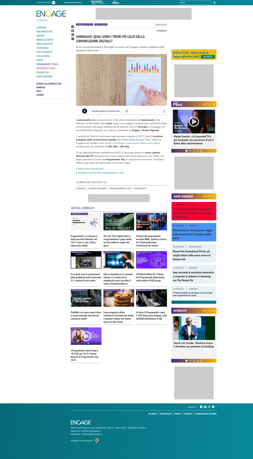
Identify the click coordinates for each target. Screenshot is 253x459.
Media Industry (45, 44)
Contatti (188, 413)
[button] (214, 3)
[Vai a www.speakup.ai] (164, 111)
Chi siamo (153, 413)
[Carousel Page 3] (194, 151)
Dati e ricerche (44, 52)
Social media (43, 56)
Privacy (178, 413)
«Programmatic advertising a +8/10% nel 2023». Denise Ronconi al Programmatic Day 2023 (84, 355)
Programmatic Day (120, 188)
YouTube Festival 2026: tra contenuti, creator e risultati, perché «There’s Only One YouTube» (193, 213)
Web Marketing (44, 31)
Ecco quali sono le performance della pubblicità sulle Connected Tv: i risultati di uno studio (86, 277)
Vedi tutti (207, 104)
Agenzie (41, 35)
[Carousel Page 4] (198, 151)
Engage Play (43, 72)
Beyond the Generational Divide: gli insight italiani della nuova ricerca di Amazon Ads (191, 255)
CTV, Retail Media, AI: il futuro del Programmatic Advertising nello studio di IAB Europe (150, 277)
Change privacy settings (205, 413)
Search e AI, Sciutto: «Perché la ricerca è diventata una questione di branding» (194, 344)
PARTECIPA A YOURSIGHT (90, 168)
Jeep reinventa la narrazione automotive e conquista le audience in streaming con (193, 276)
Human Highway (98, 188)
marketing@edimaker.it (91, 434)
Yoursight (140, 188)
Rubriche (41, 87)
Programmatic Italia (47, 64)
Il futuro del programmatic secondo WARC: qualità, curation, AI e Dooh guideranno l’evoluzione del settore (151, 240)
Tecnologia (42, 48)
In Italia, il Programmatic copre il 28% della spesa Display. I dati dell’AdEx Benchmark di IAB (151, 315)
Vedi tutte (207, 311)
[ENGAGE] (51, 14)
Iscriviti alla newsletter (49, 83)
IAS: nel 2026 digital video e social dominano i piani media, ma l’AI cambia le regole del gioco (117, 240)
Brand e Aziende (45, 39)
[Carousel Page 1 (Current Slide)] (187, 151)
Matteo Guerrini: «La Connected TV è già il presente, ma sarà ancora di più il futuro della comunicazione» (194, 140)
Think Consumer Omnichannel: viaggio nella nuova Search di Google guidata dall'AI (193, 234)
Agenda (40, 94)
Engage (81, 188)
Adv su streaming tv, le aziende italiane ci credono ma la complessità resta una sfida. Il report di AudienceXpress (118, 279)
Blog (39, 91)
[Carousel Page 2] (190, 151)
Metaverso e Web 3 (46, 68)
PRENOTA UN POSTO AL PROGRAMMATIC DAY (101, 172)
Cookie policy (166, 413)
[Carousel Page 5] (201, 151)
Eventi (40, 60)
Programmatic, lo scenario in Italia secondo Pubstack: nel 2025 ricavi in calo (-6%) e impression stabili (84, 240)
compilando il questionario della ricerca (132, 143)
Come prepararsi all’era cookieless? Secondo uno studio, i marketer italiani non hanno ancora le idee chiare (118, 317)
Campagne (42, 27)
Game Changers (45, 76)
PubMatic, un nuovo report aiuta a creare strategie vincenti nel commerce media (86, 315)
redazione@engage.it (91, 431)
